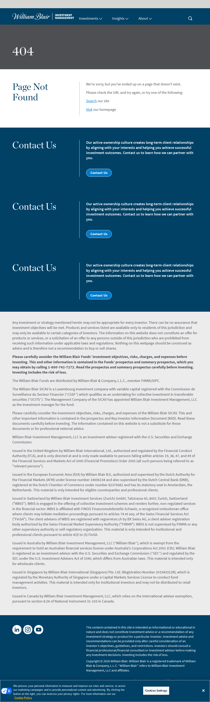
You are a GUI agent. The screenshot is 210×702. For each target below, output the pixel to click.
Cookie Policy (23, 697)
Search (91, 101)
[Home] (43, 16)
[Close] (203, 690)
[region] (105, 691)
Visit (89, 109)
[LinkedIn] (17, 629)
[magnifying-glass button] (190, 16)
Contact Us (98, 172)
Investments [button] (88, 18)
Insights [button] (118, 18)
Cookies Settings (156, 690)
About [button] (143, 18)
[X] (27, 629)
